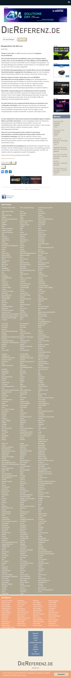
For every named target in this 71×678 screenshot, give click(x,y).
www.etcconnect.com (7, 158)
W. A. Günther (6, 580)
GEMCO (4, 344)
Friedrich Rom (52, 604)
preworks (40, 494)
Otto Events (23, 483)
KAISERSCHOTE (43, 390)
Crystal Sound (24, 293)
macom (22, 437)
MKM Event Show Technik (45, 460)
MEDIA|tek (23, 453)
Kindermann (23, 394)
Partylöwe (23, 489)
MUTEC (22, 468)
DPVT (40, 304)
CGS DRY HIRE (43, 276)
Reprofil (4, 510)
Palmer (22, 485)
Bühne (35, 635)
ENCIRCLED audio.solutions (10, 316)
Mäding (4, 439)
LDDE (21, 411)
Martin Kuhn (5, 616)
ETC (3, 167)
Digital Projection (43, 299)
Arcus (39, 226)
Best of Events (24, 259)
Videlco (40, 567)
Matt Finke (36, 616)
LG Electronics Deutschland (46, 416)
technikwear (23, 552)
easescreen (23, 308)
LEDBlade (41, 413)
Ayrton (3, 251)
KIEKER (4, 394)
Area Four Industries (7, 228)
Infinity (22, 378)
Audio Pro (22, 238)
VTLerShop (5, 578)
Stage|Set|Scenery (7, 544)
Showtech (4, 531)
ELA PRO (22, 312)
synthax (4, 548)
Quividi (22, 504)
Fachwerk (23, 331)
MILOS (22, 458)
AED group (41, 217)
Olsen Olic (5, 619)
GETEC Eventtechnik (26, 346)
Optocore (22, 481)
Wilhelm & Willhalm (7, 584)
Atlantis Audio (42, 234)
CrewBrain (5, 293)
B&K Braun (41, 251)
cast (21, 276)
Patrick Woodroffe (38, 619)
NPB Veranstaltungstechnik (9, 475)
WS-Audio (4, 586)
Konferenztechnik (36, 642)
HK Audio (40, 365)
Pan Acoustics (6, 487)
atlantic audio (23, 234)
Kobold (40, 396)
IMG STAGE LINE (7, 377)
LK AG (22, 426)
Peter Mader (20, 621)
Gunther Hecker (6, 608)
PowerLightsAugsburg (26, 494)
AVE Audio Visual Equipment (10, 245)
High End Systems (43, 363)
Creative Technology (7, 291)
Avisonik (4, 247)
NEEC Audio (5, 470)
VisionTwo (23, 570)
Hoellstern (4, 369)
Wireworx (40, 584)
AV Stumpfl (41, 242)
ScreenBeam (5, 523)
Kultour (22, 399)
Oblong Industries (7, 477)
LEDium (22, 415)
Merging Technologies (8, 456)
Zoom (3, 591)
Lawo (3, 407)
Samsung (22, 517)
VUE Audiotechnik (25, 578)
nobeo (21, 473)
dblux (39, 295)
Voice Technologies (7, 574)
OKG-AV (22, 479)
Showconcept (5, 527)
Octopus (22, 477)
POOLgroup (5, 494)
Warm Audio (23, 580)
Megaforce (23, 455)
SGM (39, 525)
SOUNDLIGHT (24, 538)
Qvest (40, 504)
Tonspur (4, 557)
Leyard (4, 416)
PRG (3, 496)
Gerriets (4, 346)
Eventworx (23, 325)
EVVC (40, 327)
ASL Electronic (42, 230)
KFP (39, 392)
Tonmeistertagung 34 (60, 168)
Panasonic (41, 487)
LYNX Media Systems (26, 434)
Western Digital (24, 582)
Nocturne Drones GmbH (45, 473)
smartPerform (24, 534)
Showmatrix (5, 529)
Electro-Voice (23, 314)
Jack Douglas (37, 608)
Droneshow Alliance (7, 306)
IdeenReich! (5, 373)
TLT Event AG (24, 555)
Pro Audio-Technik (25, 496)
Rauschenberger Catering (27, 506)
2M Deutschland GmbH (8, 207)
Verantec (40, 565)
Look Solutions (42, 428)
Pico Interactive (24, 491)
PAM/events (41, 485)
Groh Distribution (24, 350)
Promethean (23, 500)
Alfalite (3, 223)
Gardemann (23, 342)
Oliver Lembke (37, 618)
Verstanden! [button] (61, 674)
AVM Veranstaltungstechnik (46, 247)
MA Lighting (5, 435)
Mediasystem (5, 453)
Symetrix (40, 546)
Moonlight (22, 464)
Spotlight (22, 540)
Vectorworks (23, 565)
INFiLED (4, 378)
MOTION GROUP (43, 464)
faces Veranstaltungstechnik (10, 331)
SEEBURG (41, 523)
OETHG (4, 479)
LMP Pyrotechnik (7, 428)
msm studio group (25, 466)
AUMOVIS (23, 242)
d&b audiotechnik (6, 295)
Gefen (40, 342)
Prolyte (4, 500)
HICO (21, 363)
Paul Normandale (53, 619)
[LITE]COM (5, 593)
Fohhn (21, 339)
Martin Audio (41, 445)
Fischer (22, 335)
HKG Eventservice (43, 367)
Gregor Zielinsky (37, 606)
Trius (3, 559)
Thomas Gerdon (37, 625)
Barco (21, 257)
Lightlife (4, 422)
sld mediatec (23, 532)
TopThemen (35, 654)
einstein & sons (6, 312)
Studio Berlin (23, 546)
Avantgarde (5, 243)
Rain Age (4, 506)
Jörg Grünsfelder (37, 610)
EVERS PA (41, 325)
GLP (3, 348)
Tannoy (4, 550)
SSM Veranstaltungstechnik (9, 542)
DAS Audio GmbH (25, 295)
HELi (3, 363)
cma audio (5, 283)
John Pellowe (5, 610)
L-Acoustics (5, 401)
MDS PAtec (23, 449)
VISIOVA (40, 570)
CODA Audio (41, 283)
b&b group (23, 251)
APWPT (22, 226)
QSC (3, 504)
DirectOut (41, 300)
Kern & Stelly (23, 392)
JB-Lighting (23, 386)
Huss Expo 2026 (58, 121)
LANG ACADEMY (25, 403)
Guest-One (41, 354)
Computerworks (24, 285)
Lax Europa (23, 407)
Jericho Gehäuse (43, 386)
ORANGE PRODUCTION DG (46, 481)
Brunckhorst (23, 268)
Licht (13, 162)
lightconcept (41, 420)
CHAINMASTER (6, 278)
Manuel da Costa (53, 612)
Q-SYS (40, 502)
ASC (21, 230)
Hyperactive (5, 371)
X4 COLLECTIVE (25, 586)
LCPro (40, 409)
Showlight (41, 527)
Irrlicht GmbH (5, 382)
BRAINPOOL (42, 264)
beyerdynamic (6, 261)
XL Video (40, 586)
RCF (39, 506)
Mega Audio (5, 455)
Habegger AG (5, 356)
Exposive (4, 329)
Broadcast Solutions (43, 266)
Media (35, 647)
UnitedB (4, 563)
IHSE (21, 375)
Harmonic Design (43, 358)
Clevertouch (41, 281)
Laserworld (5, 405)
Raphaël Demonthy (38, 621)
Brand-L (4, 266)
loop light (4, 430)
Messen (35, 649)
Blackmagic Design (43, 262)
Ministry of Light (42, 458)
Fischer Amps (42, 335)
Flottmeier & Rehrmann (26, 337)
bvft (3, 272)
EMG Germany (42, 314)
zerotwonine (23, 589)
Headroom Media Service (27, 361)
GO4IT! (22, 348)
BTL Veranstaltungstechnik (27, 270)
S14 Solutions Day (59, 130)
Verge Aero (5, 567)
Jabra (21, 384)
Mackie (4, 437)
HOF (21, 369)
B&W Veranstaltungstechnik (28, 253)
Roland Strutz (21, 623)
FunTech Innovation (43, 340)
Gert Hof (19, 606)
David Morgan (6, 604)
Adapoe (40, 215)
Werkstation (5, 582)
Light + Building (6, 420)
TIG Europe (5, 555)
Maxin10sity (41, 447)
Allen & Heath (24, 223)
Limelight (4, 424)
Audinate (22, 236)
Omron (40, 479)
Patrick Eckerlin (21, 619)
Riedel (40, 510)
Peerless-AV (41, 489)
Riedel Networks (6, 512)
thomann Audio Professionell (46, 553)
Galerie (35, 638)
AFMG (22, 219)
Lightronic (41, 422)
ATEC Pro (41, 232)
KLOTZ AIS (5, 396)
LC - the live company (8, 409)
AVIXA (22, 247)
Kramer (4, 397)
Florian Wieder (37, 604)
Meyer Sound (42, 456)
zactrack (22, 588)
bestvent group (42, 259)
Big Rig (40, 261)
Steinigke (22, 544)
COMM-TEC (5, 285)
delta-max (41, 297)
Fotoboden (41, 339)
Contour (4, 289)
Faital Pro (40, 331)
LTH (39, 430)
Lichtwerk (4, 418)
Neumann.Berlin (42, 470)
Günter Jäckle (52, 606)
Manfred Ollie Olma (22, 612)
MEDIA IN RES (42, 449)
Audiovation (41, 240)
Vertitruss (22, 567)
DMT (39, 302)
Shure (39, 531)
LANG (3, 403)
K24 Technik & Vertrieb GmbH (10, 390)
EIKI (39, 310)
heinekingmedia (42, 361)
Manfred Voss (37, 612)
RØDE (22, 515)
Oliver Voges (52, 618)
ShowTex (22, 531)
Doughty (4, 304)
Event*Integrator (24, 323)
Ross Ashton (36, 623)
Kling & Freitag (42, 394)
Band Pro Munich (7, 257)
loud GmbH (23, 430)
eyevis (40, 329)
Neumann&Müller (25, 470)
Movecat (4, 466)
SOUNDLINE (42, 538)
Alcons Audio (41, 221)
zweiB (40, 591)
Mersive (22, 456)
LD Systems (5, 411)
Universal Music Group (26, 563)
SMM (39, 534)
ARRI (21, 228)
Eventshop (5, 325)
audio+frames (6, 240)
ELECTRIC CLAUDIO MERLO (10, 314)
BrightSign (23, 266)
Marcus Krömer (21, 614)
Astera (22, 232)
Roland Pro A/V (42, 513)
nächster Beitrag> (34, 189)
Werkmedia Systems (44, 580)
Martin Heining (52, 614)
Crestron (22, 291)
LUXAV (4, 434)
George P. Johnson (43, 344)
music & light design (7, 468)
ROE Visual (23, 513)
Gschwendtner (24, 354)
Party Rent (5, 489)
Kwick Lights (41, 399)
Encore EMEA (24, 316)
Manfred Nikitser (6, 612)
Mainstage (41, 443)
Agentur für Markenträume (45, 219)
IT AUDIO (41, 382)
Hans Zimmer (21, 608)
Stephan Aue (52, 623)
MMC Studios (24, 462)
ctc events (41, 293)
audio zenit (41, 238)
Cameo (4, 274)
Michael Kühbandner (54, 616)
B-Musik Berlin (6, 255)
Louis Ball (51, 610)
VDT (3, 565)
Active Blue (23, 213)
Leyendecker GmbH (25, 416)
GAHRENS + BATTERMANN (10, 342)
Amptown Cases (24, 224)
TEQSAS (22, 553)
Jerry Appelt (51, 608)
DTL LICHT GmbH (43, 306)
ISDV (21, 382)
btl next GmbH (6, 270)
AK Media (4, 221)
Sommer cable (24, 536)
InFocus (4, 380)
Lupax (40, 432)
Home (26, 189)
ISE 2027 (56, 161)
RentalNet (41, 508)
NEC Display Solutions (44, 468)
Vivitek (22, 572)
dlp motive (5, 302)
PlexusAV (22, 493)
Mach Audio (41, 435)
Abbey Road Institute (8, 211)
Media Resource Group (8, 451)
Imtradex (22, 377)
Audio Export (41, 236)
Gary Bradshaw (6, 606)
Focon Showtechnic (43, 337)
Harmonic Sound (6, 359)
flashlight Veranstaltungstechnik (10, 337)
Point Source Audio (43, 493)
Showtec (40, 529)
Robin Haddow (52, 621)
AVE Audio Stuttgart (43, 243)
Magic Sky (5, 443)
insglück (40, 380)
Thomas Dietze (21, 625)
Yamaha (4, 588)
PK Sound (4, 493)
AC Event (41, 211)
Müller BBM (41, 466)
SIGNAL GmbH (6, 532)
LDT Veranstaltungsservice (45, 411)
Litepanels (41, 424)
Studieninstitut (6, 546)
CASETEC (41, 274)
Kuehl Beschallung (7, 399)
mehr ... (56, 127)
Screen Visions (42, 521)
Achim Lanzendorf (7, 600)
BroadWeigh (5, 268)
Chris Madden (37, 602)
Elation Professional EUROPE (46, 312)
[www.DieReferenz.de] (30, 34)
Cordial (40, 289)
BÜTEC (40, 270)
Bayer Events (42, 257)
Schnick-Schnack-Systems (9, 521)
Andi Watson (20, 600)
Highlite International (7, 365)
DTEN (21, 306)
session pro (23, 525)
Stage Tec (23, 542)
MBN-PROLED (6, 449)
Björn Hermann (6, 602)
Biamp (22, 261)
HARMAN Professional (26, 358)
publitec (22, 502)
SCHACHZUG (6, 519)
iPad (35, 640)
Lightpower (23, 422)
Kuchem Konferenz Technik (46, 397)
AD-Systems (41, 213)
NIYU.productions (7, 473)
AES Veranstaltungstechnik (9, 219)
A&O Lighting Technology (27, 207)
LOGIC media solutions (26, 428)
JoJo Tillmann (21, 610)
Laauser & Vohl (24, 401)
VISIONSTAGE (6, 570)
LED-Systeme (6, 162)
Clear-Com (5, 281)
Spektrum (4, 540)
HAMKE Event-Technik (8, 358)
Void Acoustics (42, 574)
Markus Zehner (24, 445)
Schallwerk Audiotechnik (27, 519)
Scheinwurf (41, 519)
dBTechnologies (6, 297)
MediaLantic (41, 451)
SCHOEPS (23, 521)
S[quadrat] (41, 548)
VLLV (39, 572)
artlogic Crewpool (7, 230)
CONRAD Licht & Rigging (45, 287)
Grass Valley (5, 350)
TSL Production (42, 559)
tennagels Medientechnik (45, 552)
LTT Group (5, 432)
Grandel (40, 348)
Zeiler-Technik (42, 588)
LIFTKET (40, 418)
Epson (40, 318)
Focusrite (4, 339)
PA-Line (4, 485)
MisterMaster (5, 460)
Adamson (22, 215)
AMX (3, 226)
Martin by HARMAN (7, 447)
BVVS (21, 272)
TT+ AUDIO (5, 561)
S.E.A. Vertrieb (42, 515)
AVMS (3, 249)
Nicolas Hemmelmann (23, 618)
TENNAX (4, 553)
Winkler (22, 584)
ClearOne (22, 281)
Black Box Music (25, 262)
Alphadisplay (41, 223)
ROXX (3, 515)
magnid (22, 443)
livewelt (4, 426)
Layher (40, 407)
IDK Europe (23, 373)
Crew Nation (41, 291)
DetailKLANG (5, 299)
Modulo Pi (41, 462)
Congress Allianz (6, 287)
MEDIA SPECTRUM (26, 451)
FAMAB (4, 333)
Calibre (40, 272)
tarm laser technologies (26, 550)
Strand (40, 544)
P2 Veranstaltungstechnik (45, 483)
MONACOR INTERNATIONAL (10, 464)
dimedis (22, 300)
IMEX (39, 375)
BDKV (3, 259)
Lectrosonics (23, 413)
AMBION (4, 224)
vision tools (41, 569)
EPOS (22, 318)
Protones (4, 502)
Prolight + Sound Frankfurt (27, 498)
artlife (39, 228)
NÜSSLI (40, 475)
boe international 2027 (60, 154)
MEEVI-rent (41, 453)
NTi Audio (22, 475)
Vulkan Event (42, 578)
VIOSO (22, 569)
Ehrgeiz (22, 310)
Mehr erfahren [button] (22, 675)
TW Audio (41, 561)
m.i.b (39, 434)
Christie (4, 280)
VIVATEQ (4, 572)
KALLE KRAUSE (6, 392)
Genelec (22, 344)
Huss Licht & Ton (43, 369)
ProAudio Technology (44, 496)
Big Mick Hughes (53, 600)
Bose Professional (25, 264)
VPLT (39, 576)
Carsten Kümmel (22, 602)
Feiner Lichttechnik (25, 333)
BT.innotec (41, 268)
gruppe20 (4, 354)
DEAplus (22, 297)
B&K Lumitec (5, 253)
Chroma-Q (23, 280)
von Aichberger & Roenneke (10, 576)
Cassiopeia (5, 276)
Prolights (40, 498)
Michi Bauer (5, 618)
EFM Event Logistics (8, 310)
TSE (21, 559)
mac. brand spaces (25, 435)
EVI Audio (4, 327)
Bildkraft (4, 262)
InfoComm (41, 378)
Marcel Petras (6, 614)
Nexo (3, 472)
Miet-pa (4, 458)
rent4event (23, 508)
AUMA (4, 242)
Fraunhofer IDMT (25, 340)
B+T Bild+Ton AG (43, 253)
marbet (4, 445)
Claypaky (40, 280)
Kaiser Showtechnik (25, 390)
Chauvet (40, 278)
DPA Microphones (25, 304)
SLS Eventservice (43, 532)
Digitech (4, 300)
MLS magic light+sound (8, 462)
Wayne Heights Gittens (8, 627)
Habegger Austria (25, 356)
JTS (21, 388)
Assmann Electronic (7, 232)
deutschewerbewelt (25, 299)
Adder (21, 217)
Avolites (22, 249)
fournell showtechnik (7, 340)
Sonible (40, 536)
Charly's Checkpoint (25, 278)
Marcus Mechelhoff (38, 614)
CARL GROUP (24, 274)
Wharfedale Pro (42, 582)
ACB (3, 213)
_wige (21, 593)
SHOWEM (23, 527)
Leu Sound (41, 415)
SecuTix (22, 523)
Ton (35, 651)
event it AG (5, 323)
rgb (21, 510)
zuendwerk (23, 591)
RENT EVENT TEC (7, 508)
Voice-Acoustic (24, 574)
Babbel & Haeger (25, 255)
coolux (22, 289)
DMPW (22, 302)
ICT (39, 371)
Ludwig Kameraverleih (26, 432)
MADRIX (22, 439)
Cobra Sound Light (25, 283)
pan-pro (22, 487)
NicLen (22, 472)
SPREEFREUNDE (43, 540)
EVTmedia (23, 327)
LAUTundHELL (42, 405)
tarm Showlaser (42, 550)
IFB (39, 373)
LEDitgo (4, 415)
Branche (35, 633)
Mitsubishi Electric (25, 460)
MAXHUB (23, 447)
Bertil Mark (36, 600)
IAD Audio (23, 371)
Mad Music (41, 437)
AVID (39, 245)
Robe (39, 512)
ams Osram (41, 224)
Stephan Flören (6, 625)
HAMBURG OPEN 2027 (60, 147)
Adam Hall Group (7, 215)
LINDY (22, 424)
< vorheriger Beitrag (18, 189)
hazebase (22, 359)
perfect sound (5, 491)
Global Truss (41, 346)
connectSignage (24, 287)
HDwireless (5, 361)
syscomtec (23, 548)
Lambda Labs (42, 401)
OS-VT (4, 483)
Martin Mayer (21, 616)
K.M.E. (40, 388)
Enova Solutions (42, 316)
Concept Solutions (43, 285)
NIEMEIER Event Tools (44, 472)
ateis (3, 234)
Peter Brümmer (6, 621)
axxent (40, 249)
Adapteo (4, 217)
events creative (42, 323)
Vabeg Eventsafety (43, 563)
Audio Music (5, 238)
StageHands (41, 542)
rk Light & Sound (24, 512)
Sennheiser (5, 525)
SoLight (4, 536)
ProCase (4, 498)
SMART (4, 534)
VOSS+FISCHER (25, 576)
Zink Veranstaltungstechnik (45, 589)
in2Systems (41, 377)
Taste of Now (5, 552)
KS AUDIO (23, 397)
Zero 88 (4, 589)
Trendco (40, 557)
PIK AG (40, 491)
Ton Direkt (41, 555)
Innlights (22, 380)
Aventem (22, 245)
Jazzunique (41, 384)
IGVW (3, 375)
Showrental (23, 529)
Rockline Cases (6, 513)
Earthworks (5, 308)
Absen (22, 211)
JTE (3, 388)
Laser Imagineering (43, 403)
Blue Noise (5, 264)
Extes (21, 329)
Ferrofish (40, 333)
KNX (21, 396)
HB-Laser (41, 359)
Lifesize (22, 418)
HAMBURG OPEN (43, 356)
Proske (40, 500)
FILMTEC (4, 335)
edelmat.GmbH (42, 308)
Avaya (22, 243)
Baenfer (40, 255)
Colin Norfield (52, 602)
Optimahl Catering (7, 481)
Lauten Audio (23, 405)
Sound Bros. (5, 538)
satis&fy (40, 517)
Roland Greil (5, 623)
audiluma (4, 236)
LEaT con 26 (57, 139)
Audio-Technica (24, 240)
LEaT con (4, 413)
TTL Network (23, 561)
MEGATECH (41, 455)
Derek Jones (21, 604)
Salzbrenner (5, 517)
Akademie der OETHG (26, 221)
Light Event (23, 420)
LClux (21, 409)
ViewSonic (5, 569)
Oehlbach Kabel (42, 477)
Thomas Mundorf (53, 625)
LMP (39, 426)
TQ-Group (23, 557)
